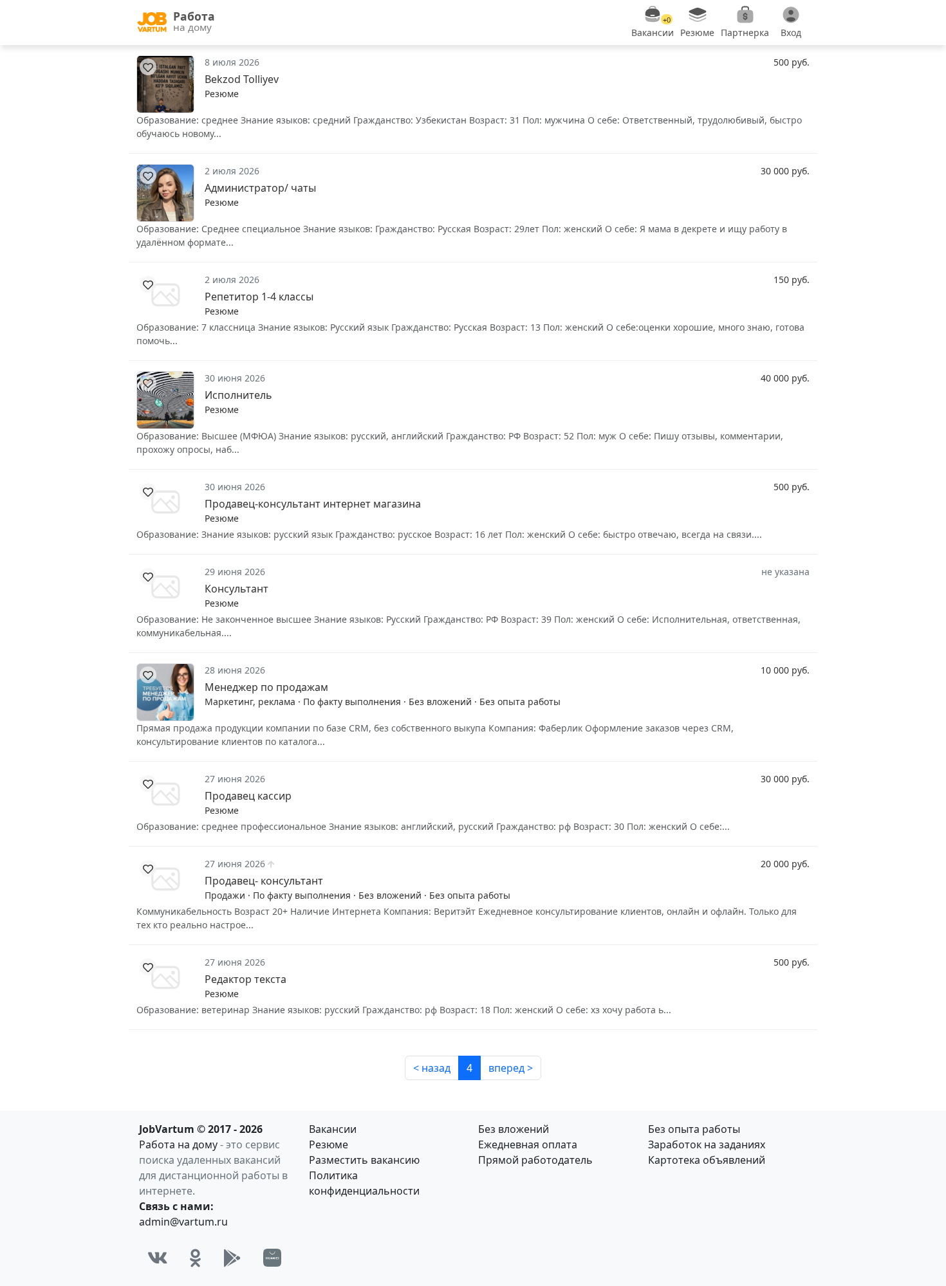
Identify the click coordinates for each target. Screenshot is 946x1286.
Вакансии (333, 1129)
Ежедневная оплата (527, 1144)
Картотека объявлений (706, 1160)
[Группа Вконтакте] (157, 1258)
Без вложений (513, 1129)
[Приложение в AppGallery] (272, 1257)
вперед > (510, 1068)
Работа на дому (178, 1144)
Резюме (328, 1144)
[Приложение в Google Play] (232, 1258)
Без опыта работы (694, 1129)
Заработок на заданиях (706, 1144)
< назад (431, 1068)
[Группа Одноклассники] (195, 1258)
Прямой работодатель (535, 1160)
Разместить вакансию (364, 1160)
